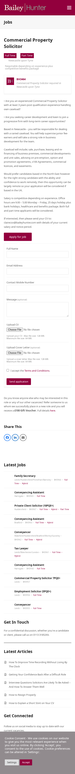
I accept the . (30, 370)
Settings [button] (12, 762)
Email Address (14, 265)
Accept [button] (26, 762)
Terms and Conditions (36, 370)
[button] (69, 7)
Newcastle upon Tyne (20, 60)
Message (17, 299)
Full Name (12, 248)
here (52, 410)
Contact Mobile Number (20, 282)
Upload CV (13, 324)
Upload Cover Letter (23, 347)
